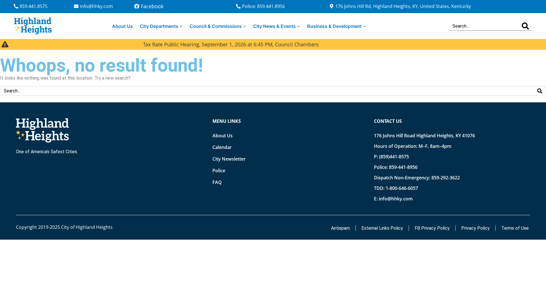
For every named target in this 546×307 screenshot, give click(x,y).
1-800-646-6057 (402, 188)
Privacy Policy (475, 228)
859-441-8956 (403, 167)
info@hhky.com (396, 199)
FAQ (217, 182)
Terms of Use (515, 228)
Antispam (340, 228)
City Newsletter (229, 159)
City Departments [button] (159, 26)
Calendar (222, 147)
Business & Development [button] (334, 26)
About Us (122, 26)
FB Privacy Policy (432, 228)
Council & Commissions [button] (216, 26)
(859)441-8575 (394, 157)
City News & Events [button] (274, 26)
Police (218, 170)
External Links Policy (382, 228)
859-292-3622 (445, 178)
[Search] (525, 26)
